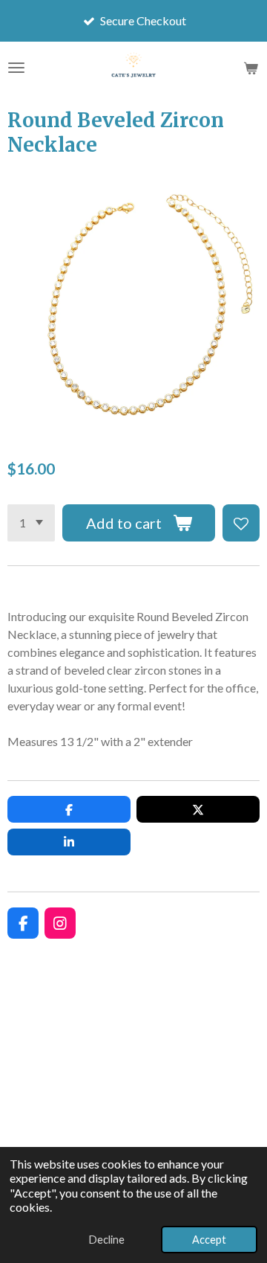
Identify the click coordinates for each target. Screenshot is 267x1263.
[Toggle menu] (16, 68)
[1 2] (31, 522)
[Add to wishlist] (241, 522)
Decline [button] (107, 1239)
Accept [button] (209, 1239)
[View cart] (250, 68)
